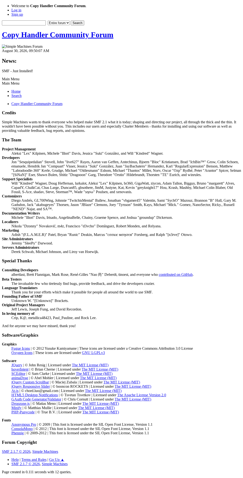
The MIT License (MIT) (90, 365)
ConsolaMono (22, 429)
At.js (15, 391)
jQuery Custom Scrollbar (30, 382)
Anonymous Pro (23, 424)
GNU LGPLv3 (93, 353)
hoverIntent (19, 369)
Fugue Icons (20, 348)
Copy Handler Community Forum (57, 34)
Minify (16, 408)
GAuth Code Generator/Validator (36, 399)
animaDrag (19, 378)
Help (15, 460)
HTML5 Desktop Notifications (34, 395)
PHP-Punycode (23, 412)
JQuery (16, 365)
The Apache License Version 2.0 (141, 395)
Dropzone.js (20, 404)
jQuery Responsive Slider (30, 386)
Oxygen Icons (22, 353)
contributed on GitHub (176, 274)
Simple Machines (45, 451)
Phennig (17, 433)
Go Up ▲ (56, 460)
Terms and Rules (34, 460)
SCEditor (18, 374)
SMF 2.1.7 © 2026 (16, 451)
